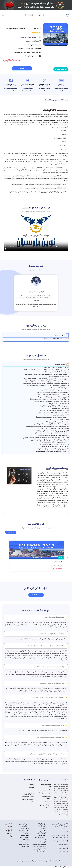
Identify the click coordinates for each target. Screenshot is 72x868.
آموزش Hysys (42, 835)
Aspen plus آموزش (24, 844)
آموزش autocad (24, 842)
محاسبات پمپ (25, 828)
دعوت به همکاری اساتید (44, 793)
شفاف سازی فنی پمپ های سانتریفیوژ (40, 850)
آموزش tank (25, 847)
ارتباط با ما (31, 788)
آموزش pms (25, 840)
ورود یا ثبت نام (29, 15)
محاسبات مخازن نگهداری (39, 844)
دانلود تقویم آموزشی (23, 824)
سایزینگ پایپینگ (41, 831)
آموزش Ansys (25, 835)
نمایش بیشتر (11, 532)
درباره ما (32, 784)
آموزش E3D (42, 828)
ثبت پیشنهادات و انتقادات (46, 797)
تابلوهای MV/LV (24, 831)
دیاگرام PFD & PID (24, 837)
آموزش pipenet (41, 833)
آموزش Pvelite (42, 842)
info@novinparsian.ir (60, 841)
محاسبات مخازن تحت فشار (40, 838)
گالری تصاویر (48, 802)
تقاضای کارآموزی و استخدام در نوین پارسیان (27, 795)
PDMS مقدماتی (58, 562)
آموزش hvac (25, 833)
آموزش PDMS (42, 826)
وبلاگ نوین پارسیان (46, 790)
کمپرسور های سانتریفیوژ (39, 847)
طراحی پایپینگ (42, 824)
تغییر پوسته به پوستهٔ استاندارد (63, 867)
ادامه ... (66, 816)
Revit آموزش (25, 826)
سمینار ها (31, 791)
